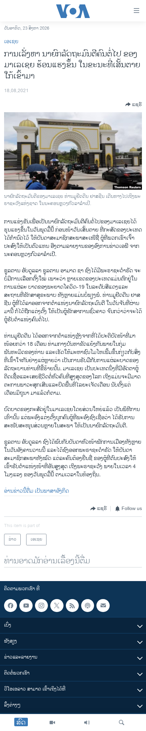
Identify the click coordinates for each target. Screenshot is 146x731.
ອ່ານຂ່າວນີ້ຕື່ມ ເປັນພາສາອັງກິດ (36, 491)
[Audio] (87, 722)
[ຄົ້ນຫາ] (121, 722)
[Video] (52, 722)
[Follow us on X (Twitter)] (56, 605)
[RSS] (72, 605)
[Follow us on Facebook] (10, 605)
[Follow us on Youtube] (25, 605)
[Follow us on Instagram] (41, 605)
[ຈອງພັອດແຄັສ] (102, 605)
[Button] (133, 104)
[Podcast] (87, 605)
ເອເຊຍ (11, 41)
